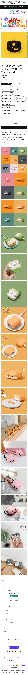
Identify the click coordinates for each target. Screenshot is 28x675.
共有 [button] (3, 580)
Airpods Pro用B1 (19, 95)
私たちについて (6, 610)
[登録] (20, 642)
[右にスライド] (16, 60)
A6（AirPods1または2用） (8, 89)
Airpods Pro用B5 (21, 86)
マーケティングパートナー (8, 622)
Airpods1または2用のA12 (19, 110)
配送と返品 (5, 619)
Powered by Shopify (17, 670)
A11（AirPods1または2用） (8, 107)
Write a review (14, 596)
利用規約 (4, 631)
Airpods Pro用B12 (21, 98)
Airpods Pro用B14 (6, 83)
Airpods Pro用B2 (21, 89)
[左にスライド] (11, 60)
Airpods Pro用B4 (18, 84)
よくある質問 (5, 628)
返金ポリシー (24, 670)
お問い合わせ (5, 613)
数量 (2, 116)
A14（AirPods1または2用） (8, 104)
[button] (2, 11)
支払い (4, 616)
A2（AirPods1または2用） (8, 98)
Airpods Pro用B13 (21, 101)
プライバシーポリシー (7, 634)
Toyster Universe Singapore (9, 670)
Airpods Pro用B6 (6, 113)
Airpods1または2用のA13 (7, 101)
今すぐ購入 (14, 127)
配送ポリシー (18, 672)
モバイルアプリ (6, 625)
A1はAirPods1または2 (7, 95)
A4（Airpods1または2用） (8, 92)
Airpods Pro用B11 (6, 110)
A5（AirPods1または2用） (8, 86)
